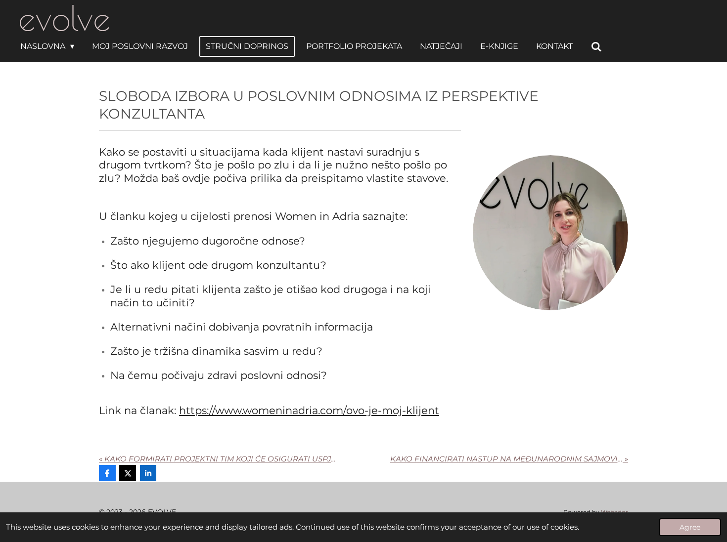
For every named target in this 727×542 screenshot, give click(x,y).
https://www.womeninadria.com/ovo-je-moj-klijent (309, 410)
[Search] (596, 46)
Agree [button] (690, 527)
